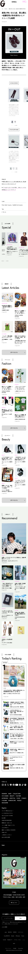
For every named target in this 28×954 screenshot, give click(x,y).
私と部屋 (3, 818)
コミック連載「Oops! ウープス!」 (8, 825)
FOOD (18, 798)
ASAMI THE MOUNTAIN (6, 820)
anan (6, 932)
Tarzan (22, 936)
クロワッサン (20, 932)
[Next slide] (16, 125)
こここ (23, 939)
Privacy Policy (20, 948)
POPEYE (14, 932)
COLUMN (4, 800)
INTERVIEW (5, 798)
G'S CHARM (5, 796)
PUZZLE (19, 800)
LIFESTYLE (12, 798)
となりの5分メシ (5, 827)
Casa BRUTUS (7, 936)
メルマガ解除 (4, 926)
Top (2, 8)
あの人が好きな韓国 (6, 837)
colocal (4, 939)
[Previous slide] (12, 125)
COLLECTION (16, 794)
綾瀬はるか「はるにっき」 (7, 822)
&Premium (18, 936)
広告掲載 (14, 948)
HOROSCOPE (12, 800)
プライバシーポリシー (17, 922)
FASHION (4, 794)
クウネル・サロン (17, 939)
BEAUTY (12, 796)
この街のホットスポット (7, 834)
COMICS (24, 798)
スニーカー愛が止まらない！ (7, 810)
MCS (14, 943)
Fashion (6, 8)
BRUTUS (10, 932)
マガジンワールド (8, 948)
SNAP (9, 794)
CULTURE (18, 796)
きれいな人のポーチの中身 (7, 815)
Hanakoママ (9, 939)
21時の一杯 (4, 832)
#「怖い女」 (4, 212)
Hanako (12, 936)
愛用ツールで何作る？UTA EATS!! (8, 830)
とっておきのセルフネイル (7, 813)
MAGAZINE (5, 803)
